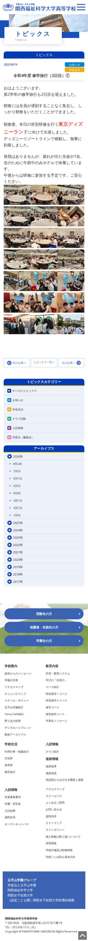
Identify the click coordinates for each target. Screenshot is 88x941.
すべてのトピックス (24, 390)
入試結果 (10, 810)
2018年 (18, 574)
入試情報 (17, 428)
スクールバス (54, 796)
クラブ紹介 (52, 751)
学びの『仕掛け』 (56, 680)
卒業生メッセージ (56, 720)
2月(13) (17, 508)
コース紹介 (52, 687)
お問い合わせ (54, 809)
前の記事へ (19, 363)
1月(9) (16, 515)
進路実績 (51, 773)
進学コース (52, 707)
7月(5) (16, 471)
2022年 (18, 545)
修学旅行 (10, 772)
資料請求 (10, 817)
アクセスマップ (14, 687)
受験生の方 (44, 613)
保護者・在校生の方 (44, 627)
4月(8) (16, 493)
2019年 (18, 567)
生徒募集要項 (13, 797)
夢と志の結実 (13, 720)
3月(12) (17, 500)
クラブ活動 (19, 418)
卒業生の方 (44, 640)
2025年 (18, 523)
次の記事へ (68, 363)
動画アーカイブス (15, 734)
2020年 (18, 559)
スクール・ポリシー (17, 700)
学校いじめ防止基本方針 (60, 857)
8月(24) (17, 463)
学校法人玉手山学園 (22, 885)
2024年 (18, 530)
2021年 (18, 552)
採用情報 (51, 843)
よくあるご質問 (55, 802)
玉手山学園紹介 (14, 707)
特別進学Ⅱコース (56, 700)
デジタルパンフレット (18, 727)
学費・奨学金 (13, 804)
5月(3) (16, 486)
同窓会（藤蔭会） (23, 437)
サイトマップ (54, 823)
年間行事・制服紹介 (17, 751)
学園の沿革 (11, 680)
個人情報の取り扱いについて (63, 836)
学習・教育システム (58, 673)
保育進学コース (55, 714)
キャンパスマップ (15, 694)
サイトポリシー (55, 829)
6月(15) (17, 478)
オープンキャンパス (17, 824)
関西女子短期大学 (20, 895)
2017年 (18, 581)
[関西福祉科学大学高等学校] (39, 5)
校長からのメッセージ (18, 673)
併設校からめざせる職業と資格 (64, 780)
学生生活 (17, 409)
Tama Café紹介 (14, 714)
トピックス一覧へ (44, 362)
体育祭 (9, 765)
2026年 (18, 456)
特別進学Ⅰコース (56, 694)
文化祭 (9, 758)
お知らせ (17, 400)
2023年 (18, 537)
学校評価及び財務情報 (59, 850)
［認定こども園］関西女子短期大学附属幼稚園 (41, 900)
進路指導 (51, 766)
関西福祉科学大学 (20, 890)
